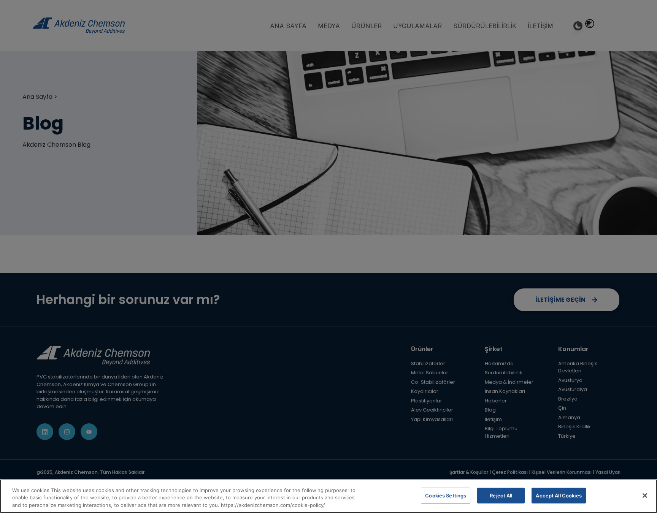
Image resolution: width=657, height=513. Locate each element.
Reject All (501, 495)
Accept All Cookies (558, 495)
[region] (328, 496)
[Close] (644, 495)
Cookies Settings (445, 495)
